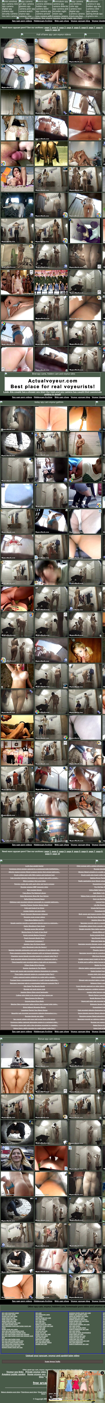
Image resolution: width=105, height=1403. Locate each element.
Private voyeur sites (35, 1372)
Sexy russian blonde (34, 890)
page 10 (56, 30)
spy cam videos (41, 1319)
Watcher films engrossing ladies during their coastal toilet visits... (34, 1004)
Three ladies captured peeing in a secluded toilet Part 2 (34, 974)
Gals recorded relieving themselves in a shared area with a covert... (34, 878)
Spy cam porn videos (22, 21)
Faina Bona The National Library (34, 893)
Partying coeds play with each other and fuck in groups (34, 884)
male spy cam (40, 1328)
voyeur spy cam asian (9, 1316)
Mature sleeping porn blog (10, 1392)
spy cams (39, 1316)
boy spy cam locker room (11, 1339)
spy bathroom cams (43, 1314)
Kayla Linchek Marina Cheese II (34, 935)
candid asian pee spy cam (11, 1323)
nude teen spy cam (76, 1339)
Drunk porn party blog (46, 1392)
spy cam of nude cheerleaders (80, 1332)
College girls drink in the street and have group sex (34, 995)
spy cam (39, 1313)
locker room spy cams (10, 1329)
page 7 (92, 27)
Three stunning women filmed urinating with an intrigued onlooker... (34, 953)
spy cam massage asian (10, 1313)
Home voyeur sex (36, 1374)
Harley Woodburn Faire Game (34, 926)
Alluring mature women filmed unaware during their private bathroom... (34, 872)
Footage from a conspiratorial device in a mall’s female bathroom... (34, 980)
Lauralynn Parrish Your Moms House (34, 1010)
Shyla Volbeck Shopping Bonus (34, 1007)
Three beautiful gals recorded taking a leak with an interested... (34, 962)
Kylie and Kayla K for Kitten (34, 908)
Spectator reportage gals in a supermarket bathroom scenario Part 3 (34, 983)
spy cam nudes (74, 1326)
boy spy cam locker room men (13, 1341)
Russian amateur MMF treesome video (34, 887)
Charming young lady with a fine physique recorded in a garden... (34, 1025)
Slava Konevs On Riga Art (34, 998)
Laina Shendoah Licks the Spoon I (34, 947)
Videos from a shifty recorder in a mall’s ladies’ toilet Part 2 (34, 1028)
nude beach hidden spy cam (79, 1324)
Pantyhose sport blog (29, 1392)
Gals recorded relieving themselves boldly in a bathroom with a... (34, 959)
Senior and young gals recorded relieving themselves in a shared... (34, 971)
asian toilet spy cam (9, 1321)
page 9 (48, 30)
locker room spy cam (43, 1334)
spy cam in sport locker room (12, 1342)
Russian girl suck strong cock (34, 989)
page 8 (99, 27)
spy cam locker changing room (13, 1344)
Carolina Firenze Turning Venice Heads (34, 905)
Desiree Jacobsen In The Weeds (34, 968)
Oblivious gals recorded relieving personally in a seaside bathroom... (34, 902)
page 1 (47, 27)
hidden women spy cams (78, 1319)
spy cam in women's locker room (14, 1332)
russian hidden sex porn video (34, 911)
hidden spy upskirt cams (78, 1314)
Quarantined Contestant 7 (34, 941)
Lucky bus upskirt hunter (34, 866)
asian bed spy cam (8, 1318)
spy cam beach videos (44, 1342)
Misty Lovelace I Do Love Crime (34, 881)
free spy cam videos (43, 1341)
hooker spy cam (41, 1344)
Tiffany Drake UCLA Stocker (34, 965)
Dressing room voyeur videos (34, 917)
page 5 (77, 27)
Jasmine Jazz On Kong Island (34, 944)
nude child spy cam (76, 1334)
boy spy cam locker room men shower (15, 1334)
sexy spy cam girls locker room (13, 1331)
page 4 (70, 27)
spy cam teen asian (9, 1314)
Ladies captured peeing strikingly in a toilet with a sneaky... (34, 977)
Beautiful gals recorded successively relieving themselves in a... (34, 1013)
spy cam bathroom (76, 1342)
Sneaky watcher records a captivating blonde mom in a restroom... (34, 923)
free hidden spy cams (77, 1318)
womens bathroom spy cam (79, 1341)
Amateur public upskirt (13, 1374)
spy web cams (41, 1323)
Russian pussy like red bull (34, 929)
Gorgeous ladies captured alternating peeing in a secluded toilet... (34, 1022)
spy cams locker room (10, 1324)
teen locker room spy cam (11, 1346)
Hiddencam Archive (43, 21)
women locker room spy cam (12, 1347)
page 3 (62, 27)
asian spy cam (41, 1332)
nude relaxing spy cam (77, 1336)
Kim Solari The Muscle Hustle (34, 986)
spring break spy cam (43, 1318)
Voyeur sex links (15, 1372)
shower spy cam (41, 1331)
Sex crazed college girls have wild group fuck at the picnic (34, 1019)
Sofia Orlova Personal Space (34, 899)
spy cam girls (40, 1329)
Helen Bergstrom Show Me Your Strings (34, 896)
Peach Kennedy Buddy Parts (34, 938)
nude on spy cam (75, 1323)
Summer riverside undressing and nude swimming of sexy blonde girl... (34, 950)
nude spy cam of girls (77, 1337)
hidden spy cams (42, 1336)
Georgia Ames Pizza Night (34, 1001)
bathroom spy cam (42, 1339)
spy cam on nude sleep (77, 1328)
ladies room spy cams (43, 1324)
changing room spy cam (44, 1326)
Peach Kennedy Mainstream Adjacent (34, 914)
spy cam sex (40, 1321)
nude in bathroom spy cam (79, 1329)
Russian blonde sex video (34, 1016)
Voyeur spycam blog (80, 21)
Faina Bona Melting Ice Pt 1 (34, 920)
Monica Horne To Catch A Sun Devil (34, 932)
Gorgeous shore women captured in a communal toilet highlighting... (34, 869)
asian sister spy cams (9, 1319)
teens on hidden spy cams (78, 1316)
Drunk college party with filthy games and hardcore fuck (34, 875)
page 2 (55, 27)
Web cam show (62, 21)
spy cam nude (41, 1337)
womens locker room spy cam (80, 1313)
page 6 (84, 27)
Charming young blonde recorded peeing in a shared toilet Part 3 (34, 956)
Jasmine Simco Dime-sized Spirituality (34, 992)
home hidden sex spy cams (79, 1321)
